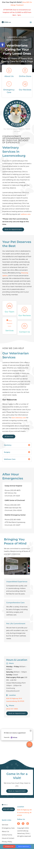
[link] (2, 44)
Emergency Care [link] (8, 828)
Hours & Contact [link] (8, 838)
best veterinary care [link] (19, 418)
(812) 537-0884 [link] (12, 709)
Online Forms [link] (7, 835)
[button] (29, 744)
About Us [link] (5, 831)
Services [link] (5, 825)
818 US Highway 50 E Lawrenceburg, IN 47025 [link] (24, 812)
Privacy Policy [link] (7, 842)
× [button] (30, 731)
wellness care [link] (25, 214)
